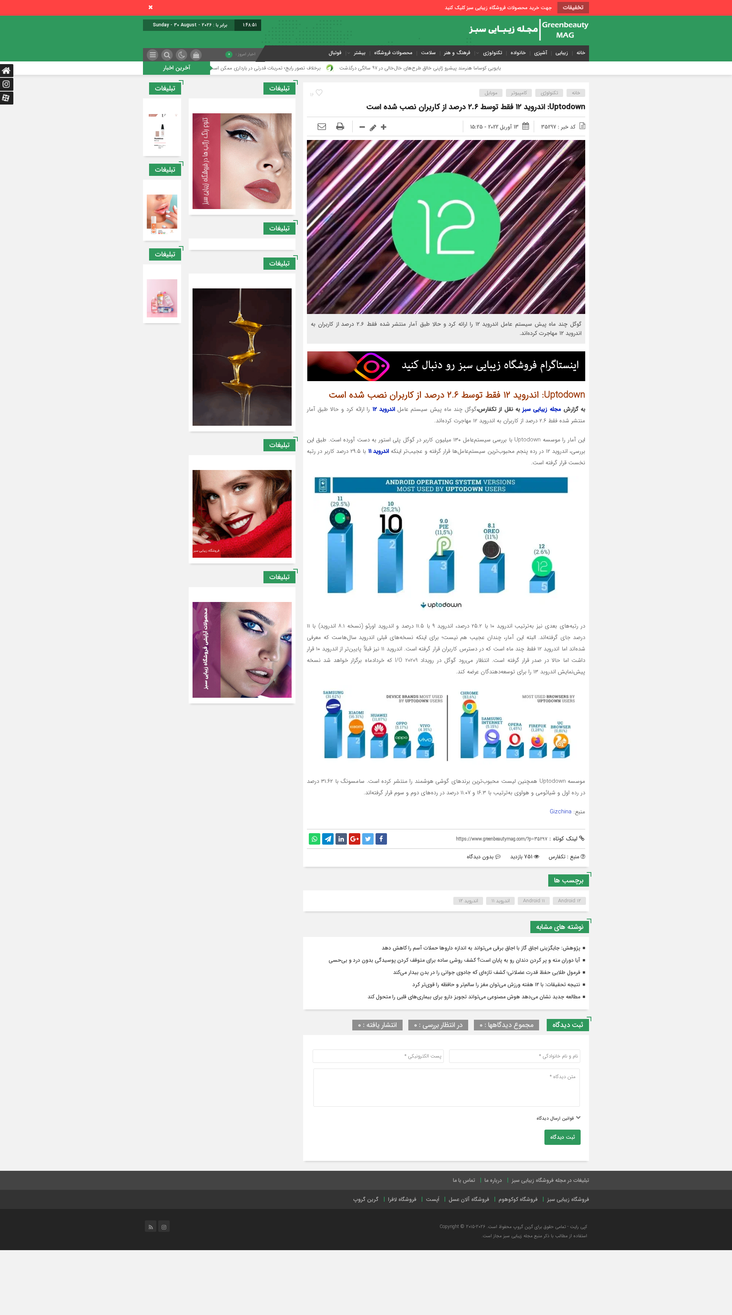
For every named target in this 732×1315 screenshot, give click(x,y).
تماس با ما (464, 1180)
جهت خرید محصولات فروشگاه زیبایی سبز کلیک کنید (498, 8)
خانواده (518, 53)
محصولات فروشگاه (393, 53)
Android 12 (569, 901)
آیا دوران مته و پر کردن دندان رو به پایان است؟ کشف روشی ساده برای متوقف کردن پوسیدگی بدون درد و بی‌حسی (454, 960)
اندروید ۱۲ (383, 409)
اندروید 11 (500, 901)
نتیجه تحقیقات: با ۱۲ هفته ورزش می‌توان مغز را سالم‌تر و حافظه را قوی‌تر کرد (496, 984)
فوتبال (335, 53)
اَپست (432, 1199)
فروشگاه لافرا (402, 1199)
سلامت (428, 53)
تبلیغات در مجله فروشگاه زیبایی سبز (550, 1180)
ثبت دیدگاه (562, 1137)
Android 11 (534, 901)
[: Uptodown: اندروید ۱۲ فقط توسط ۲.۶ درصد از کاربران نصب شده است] (321, 127)
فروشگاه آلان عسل (469, 1199)
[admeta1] (446, 366)
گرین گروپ (366, 1199)
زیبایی (561, 53)
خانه (580, 53)
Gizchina (560, 811)
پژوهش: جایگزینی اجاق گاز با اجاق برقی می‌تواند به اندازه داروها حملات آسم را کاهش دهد (481, 948)
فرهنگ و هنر (457, 53)
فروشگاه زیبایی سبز (568, 1199)
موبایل (491, 93)
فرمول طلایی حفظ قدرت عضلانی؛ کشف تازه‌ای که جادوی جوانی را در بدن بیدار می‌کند (486, 972)
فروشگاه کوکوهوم (518, 1199)
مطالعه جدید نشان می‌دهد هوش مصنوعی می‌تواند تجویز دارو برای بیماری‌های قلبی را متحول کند (474, 997)
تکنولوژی (492, 53)
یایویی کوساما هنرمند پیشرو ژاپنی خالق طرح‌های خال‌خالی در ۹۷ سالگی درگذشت (507, 68)
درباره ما (493, 1180)
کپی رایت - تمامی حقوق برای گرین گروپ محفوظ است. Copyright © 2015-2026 (513, 1226)
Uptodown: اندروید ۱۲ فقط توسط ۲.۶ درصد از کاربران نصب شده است (475, 107)
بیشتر (360, 53)
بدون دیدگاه (480, 857)
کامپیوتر (519, 93)
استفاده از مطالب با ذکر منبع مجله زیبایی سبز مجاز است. (534, 1235)
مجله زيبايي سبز (541, 409)
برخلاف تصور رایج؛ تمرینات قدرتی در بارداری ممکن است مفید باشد (341, 68)
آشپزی (540, 53)
